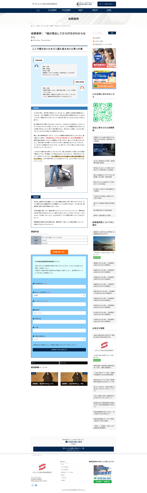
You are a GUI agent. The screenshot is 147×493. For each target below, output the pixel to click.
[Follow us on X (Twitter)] (32, 485)
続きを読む (97, 257)
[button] (59, 252)
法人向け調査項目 (64, 467)
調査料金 (63, 475)
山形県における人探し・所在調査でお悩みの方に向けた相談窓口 (104, 320)
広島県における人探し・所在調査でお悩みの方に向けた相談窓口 (104, 299)
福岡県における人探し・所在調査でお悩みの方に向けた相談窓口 (104, 285)
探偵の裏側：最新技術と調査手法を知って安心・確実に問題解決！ (104, 366)
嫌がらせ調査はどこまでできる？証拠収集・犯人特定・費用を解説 (104, 176)
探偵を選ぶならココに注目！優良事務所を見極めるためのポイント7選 (104, 380)
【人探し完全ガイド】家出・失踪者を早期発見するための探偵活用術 (104, 373)
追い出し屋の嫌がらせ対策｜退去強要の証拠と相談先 (104, 162)
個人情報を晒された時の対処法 (103, 210)
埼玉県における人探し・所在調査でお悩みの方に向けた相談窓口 (104, 306)
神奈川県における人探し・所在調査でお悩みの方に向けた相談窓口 (104, 292)
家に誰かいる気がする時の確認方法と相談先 (104, 190)
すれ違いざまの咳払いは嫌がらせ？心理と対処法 (104, 197)
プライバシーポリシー (37, 455)
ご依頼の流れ (64, 477)
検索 (112, 33)
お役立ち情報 (99, 41)
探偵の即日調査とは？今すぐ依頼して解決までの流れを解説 (104, 420)
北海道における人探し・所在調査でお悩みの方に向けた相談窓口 (104, 278)
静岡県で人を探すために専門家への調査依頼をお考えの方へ (104, 233)
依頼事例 (97, 38)
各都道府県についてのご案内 (103, 44)
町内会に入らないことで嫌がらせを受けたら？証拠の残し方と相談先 (104, 169)
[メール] (36, 485)
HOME (62, 464)
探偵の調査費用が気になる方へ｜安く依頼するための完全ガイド (104, 413)
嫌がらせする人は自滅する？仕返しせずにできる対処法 (104, 183)
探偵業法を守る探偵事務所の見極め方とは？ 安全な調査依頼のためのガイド (104, 404)
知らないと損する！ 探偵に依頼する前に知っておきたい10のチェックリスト (104, 388)
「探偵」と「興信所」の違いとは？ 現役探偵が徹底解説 (104, 427)
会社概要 (63, 480)
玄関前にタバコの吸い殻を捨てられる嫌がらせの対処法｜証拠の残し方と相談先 (104, 139)
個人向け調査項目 (64, 469)
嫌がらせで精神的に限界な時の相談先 (104, 204)
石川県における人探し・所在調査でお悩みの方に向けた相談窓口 (104, 313)
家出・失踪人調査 (43, 367)
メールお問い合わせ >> (107, 4)
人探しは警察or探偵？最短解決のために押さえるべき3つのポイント (104, 396)
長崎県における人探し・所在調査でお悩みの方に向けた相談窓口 (104, 271)
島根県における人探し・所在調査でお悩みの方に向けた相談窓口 (104, 264)
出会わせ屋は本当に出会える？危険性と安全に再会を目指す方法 (104, 336)
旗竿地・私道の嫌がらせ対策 (102, 215)
